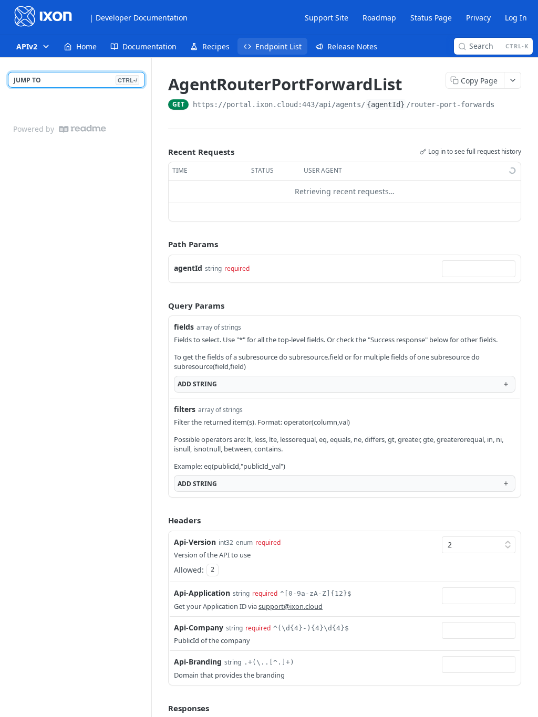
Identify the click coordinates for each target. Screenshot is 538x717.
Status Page (431, 18)
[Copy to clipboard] (505, 105)
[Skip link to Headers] (161, 521)
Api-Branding (198, 662)
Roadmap (379, 18)
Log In (516, 18)
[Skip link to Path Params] (161, 244)
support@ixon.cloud (290, 606)
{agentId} (386, 104)
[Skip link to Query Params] (161, 305)
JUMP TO (75, 80)
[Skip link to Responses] (161, 708)
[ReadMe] (82, 129)
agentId (188, 268)
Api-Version (195, 542)
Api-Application (202, 593)
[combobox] (478, 268)
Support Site (326, 18)
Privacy (478, 18)
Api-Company (198, 627)
